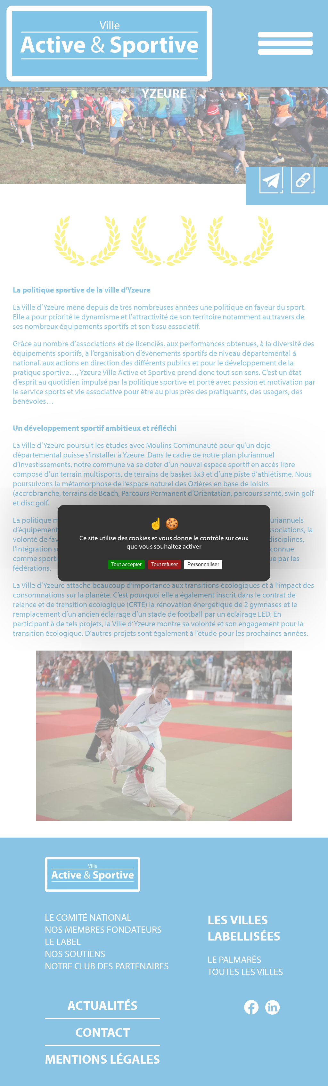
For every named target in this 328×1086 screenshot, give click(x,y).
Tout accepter (126, 564)
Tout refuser (164, 564)
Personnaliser (203, 564)
